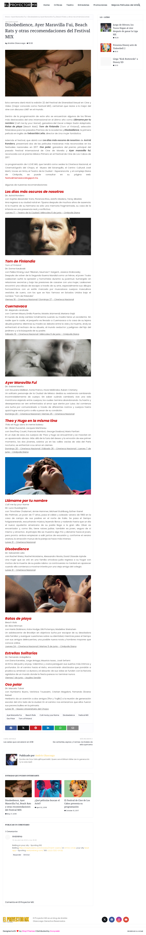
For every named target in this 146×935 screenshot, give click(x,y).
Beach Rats (31, 715)
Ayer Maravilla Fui (18, 17)
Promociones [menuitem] (100, 5)
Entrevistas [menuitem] (83, 5)
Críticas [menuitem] (58, 5)
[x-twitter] (105, 919)
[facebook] (112, 919)
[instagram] (119, 919)
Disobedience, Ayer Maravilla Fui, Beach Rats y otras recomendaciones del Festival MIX (18, 805)
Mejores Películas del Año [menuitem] (124, 5)
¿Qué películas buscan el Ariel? (47, 802)
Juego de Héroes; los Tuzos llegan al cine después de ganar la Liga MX (125, 29)
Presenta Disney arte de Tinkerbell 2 (125, 47)
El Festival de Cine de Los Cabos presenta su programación (77, 803)
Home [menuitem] (46, 5)
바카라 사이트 (70, 848)
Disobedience (69, 715)
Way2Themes (28, 931)
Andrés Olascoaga (16, 43)
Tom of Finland (25, 718)
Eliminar (27, 855)
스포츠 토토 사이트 (55, 850)
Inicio (7, 17)
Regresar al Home (135, 931)
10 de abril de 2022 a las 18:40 (24, 840)
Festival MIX (83, 715)
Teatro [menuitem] (70, 5)
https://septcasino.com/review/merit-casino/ (40, 848)
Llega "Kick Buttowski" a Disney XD (125, 60)
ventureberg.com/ (34, 850)
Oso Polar (11, 718)
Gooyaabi (55, 931)
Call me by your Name (49, 715)
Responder (17, 855)
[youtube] (126, 919)
